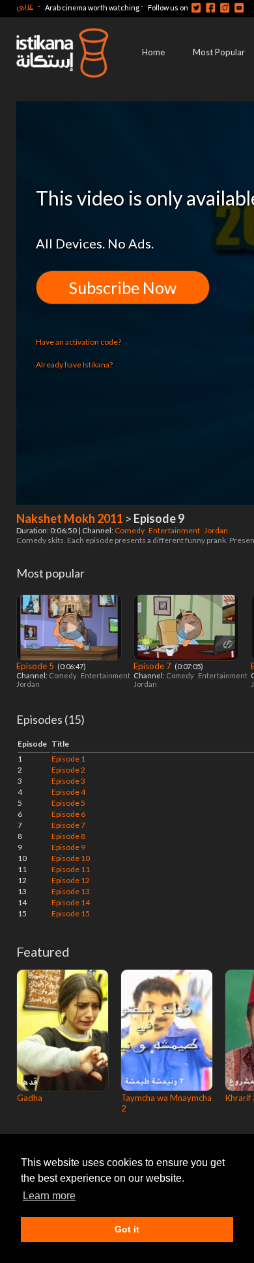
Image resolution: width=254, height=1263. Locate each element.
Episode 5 (36, 666)
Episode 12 (70, 880)
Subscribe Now (122, 287)
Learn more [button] (49, 1195)
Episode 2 (68, 770)
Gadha (29, 1098)
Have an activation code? (78, 342)
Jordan (216, 530)
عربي (24, 5)
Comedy (130, 530)
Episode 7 (153, 666)
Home (153, 52)
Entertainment (174, 530)
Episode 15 (70, 913)
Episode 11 (70, 869)
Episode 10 (70, 858)
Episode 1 (68, 759)
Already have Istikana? (74, 364)
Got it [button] (127, 1229)
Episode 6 (68, 814)
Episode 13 (70, 891)
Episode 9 (68, 847)
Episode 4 (68, 792)
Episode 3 (68, 781)
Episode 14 (70, 902)
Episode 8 (68, 836)
